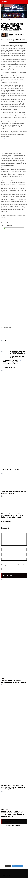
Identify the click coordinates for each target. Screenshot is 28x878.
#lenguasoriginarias (15, 334)
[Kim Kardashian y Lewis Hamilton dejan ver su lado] (14, 863)
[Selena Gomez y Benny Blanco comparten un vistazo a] (14, 854)
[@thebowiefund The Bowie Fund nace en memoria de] (14, 834)
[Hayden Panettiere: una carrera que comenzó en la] (14, 840)
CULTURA (3, 333)
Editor (7, 341)
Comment (3, 531)
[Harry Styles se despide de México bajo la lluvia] (14, 851)
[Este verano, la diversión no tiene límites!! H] (14, 832)
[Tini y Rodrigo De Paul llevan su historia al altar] (14, 847)
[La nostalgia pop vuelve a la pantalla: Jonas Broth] (14, 857)
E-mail (2, 551)
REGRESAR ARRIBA (6, 875)
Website (3, 556)
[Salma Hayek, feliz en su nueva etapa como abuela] (14, 839)
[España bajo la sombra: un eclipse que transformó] (14, 844)
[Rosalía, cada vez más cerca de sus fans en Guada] (14, 830)
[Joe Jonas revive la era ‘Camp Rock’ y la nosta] (14, 846)
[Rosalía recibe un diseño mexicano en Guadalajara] (14, 837)
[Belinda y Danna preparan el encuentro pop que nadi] (14, 856)
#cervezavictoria (4, 334)
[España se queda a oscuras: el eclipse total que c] (14, 842)
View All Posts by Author (5, 344)
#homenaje (10, 334)
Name (2, 547)
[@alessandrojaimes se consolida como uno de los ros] (14, 835)
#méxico (21, 334)
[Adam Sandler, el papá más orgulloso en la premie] (14, 859)
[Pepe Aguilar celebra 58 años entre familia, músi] (14, 861)
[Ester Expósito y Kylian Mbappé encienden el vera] (14, 852)
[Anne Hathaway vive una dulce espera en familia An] (14, 849)
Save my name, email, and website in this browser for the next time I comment (13, 565)
